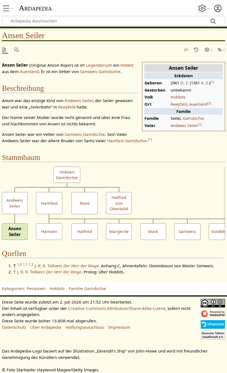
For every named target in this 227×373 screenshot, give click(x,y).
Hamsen (49, 231)
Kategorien (13, 288)
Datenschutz (14, 327)
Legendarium (99, 65)
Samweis (187, 231)
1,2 (31, 264)
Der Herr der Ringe (81, 265)
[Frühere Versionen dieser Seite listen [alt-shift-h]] (197, 49)
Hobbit (126, 65)
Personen (36, 288)
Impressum (119, 327)
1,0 (19, 264)
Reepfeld (179, 104)
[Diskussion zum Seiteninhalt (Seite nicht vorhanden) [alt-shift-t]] (17, 49)
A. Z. (205, 83)
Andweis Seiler (184, 125)
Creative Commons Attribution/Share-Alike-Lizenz (116, 308)
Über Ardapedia (45, 327)
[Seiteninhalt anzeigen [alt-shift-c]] (5, 49)
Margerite (119, 231)
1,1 (25, 264)
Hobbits (178, 97)
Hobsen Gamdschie (67, 174)
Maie (85, 203)
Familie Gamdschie (87, 288)
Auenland (198, 104)
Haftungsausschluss (85, 327)
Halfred (84, 231)
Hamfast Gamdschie (127, 140)
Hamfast (49, 203)
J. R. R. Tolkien (48, 265)
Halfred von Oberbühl (119, 203)
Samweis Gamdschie (100, 71)
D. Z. (184, 83)
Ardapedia (35, 8)
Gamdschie (193, 118)
